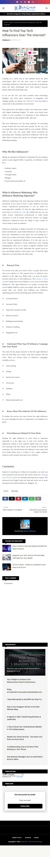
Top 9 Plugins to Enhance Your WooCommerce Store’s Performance (21, 680)
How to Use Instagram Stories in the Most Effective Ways (23, 708)
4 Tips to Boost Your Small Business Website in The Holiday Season (24, 728)
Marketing (14, 491)
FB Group (28, 837)
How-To (11, 22)
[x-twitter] (21, 2)
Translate (19, 777)
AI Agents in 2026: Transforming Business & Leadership (24, 718)
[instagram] (33, 2)
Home (6, 22)
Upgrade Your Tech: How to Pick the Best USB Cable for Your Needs (28, 556)
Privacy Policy (17, 837)
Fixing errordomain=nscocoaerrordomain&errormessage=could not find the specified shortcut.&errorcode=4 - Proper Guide (24, 690)
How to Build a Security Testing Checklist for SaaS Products (29, 547)
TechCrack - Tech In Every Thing (31, 841)
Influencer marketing (34, 101)
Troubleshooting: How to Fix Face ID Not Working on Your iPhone (22, 748)
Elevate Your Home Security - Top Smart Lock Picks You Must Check (24, 738)
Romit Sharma (15, 40)
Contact (36, 837)
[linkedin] (25, 2)
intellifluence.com (18, 212)
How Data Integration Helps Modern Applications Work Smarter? (26, 14)
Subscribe (25, 806)
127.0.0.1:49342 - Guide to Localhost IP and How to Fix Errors (28, 566)
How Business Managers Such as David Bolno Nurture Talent (25, 758)
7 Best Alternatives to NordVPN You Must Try (24, 699)
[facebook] (17, 2)
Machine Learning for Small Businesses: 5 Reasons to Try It (23, 669)
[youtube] (29, 2)
